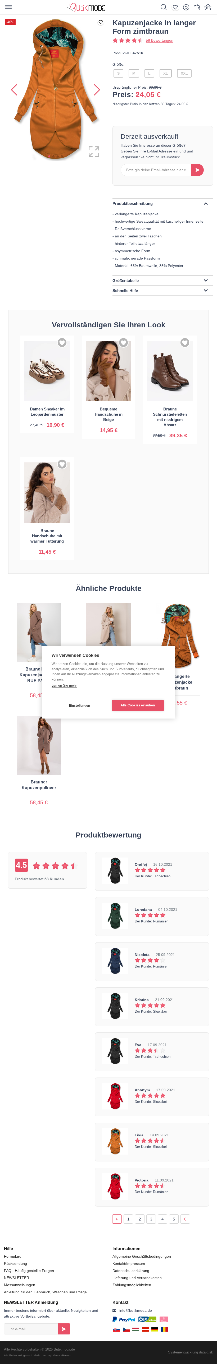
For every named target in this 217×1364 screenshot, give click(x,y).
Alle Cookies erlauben (138, 705)
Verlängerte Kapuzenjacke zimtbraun (178, 682)
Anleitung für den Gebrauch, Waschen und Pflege (45, 1292)
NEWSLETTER (16, 1278)
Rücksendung (15, 1263)
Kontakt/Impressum (128, 1263)
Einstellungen (79, 705)
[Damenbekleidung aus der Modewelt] (105, 7)
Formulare (12, 1256)
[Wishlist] (176, 7)
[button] (49, 156)
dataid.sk (206, 1352)
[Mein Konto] (187, 7)
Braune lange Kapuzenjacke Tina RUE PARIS (39, 675)
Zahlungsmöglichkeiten (131, 1285)
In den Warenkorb (47, 421)
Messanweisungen (19, 1285)
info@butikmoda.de (135, 1310)
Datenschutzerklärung (130, 1271)
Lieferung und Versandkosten (137, 1278)
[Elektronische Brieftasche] (196, 7)
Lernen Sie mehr (64, 685)
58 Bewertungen (159, 40)
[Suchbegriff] (166, 7)
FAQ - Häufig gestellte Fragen (29, 1271)
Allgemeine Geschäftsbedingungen (141, 1256)
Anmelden (64, 1328)
